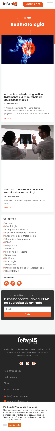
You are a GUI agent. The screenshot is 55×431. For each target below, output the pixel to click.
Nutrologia (10, 261)
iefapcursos (11, 245)
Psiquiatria (10, 264)
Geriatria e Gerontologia (17, 239)
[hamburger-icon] (50, 4)
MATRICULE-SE (33, 4)
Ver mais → (8, 118)
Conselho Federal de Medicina (20, 232)
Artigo (8, 223)
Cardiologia (11, 226)
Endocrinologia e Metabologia (20, 235)
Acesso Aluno (11, 389)
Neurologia (10, 255)
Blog (6, 383)
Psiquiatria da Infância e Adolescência (24, 267)
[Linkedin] (19, 283)
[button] (5, 425)
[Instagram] (12, 283)
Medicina (9, 248)
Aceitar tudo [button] (14, 425)
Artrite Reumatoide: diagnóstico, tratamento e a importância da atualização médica (23, 97)
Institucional (10, 377)
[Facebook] (6, 283)
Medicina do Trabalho (16, 251)
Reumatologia (12, 271)
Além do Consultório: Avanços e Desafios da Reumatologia (23, 191)
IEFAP (8, 242)
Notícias (9, 258)
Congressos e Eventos (16, 229)
